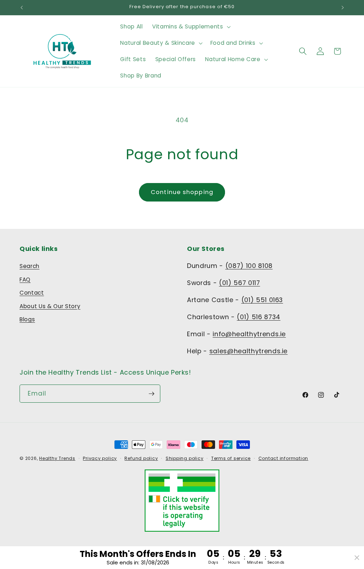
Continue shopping (182, 192)
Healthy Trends (57, 458)
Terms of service (231, 458)
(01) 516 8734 (258, 317)
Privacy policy (100, 458)
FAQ (25, 279)
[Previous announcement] (22, 7)
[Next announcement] (342, 7)
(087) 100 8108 (249, 266)
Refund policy (141, 458)
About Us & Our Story (50, 306)
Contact (32, 292)
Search (29, 266)
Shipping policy (185, 458)
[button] (191, 26)
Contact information (283, 458)
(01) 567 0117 (239, 283)
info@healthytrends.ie (249, 334)
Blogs (27, 319)
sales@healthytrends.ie (248, 351)
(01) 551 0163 (262, 300)
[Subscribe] (151, 394)
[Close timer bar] (357, 557)
